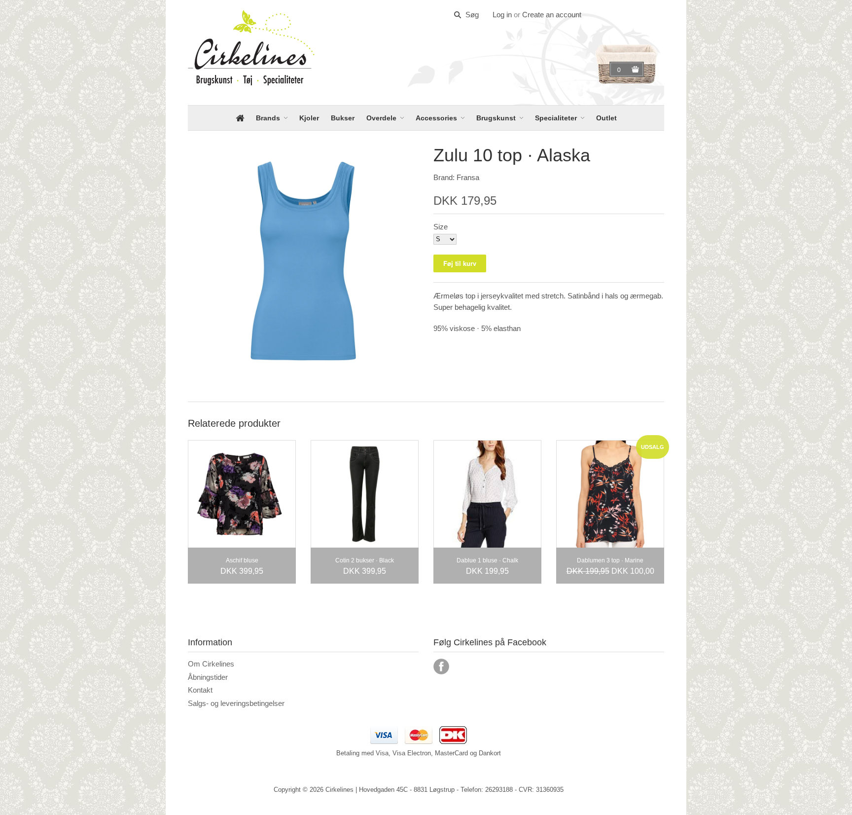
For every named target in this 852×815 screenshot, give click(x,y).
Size (440, 226)
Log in (502, 14)
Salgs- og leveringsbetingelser (236, 703)
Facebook (441, 666)
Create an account (551, 14)
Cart (620, 70)
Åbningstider (208, 677)
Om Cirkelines (211, 664)
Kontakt (200, 690)
